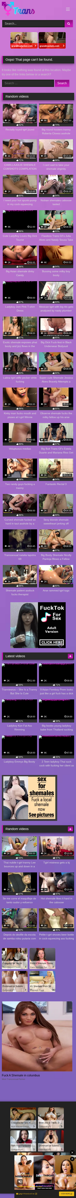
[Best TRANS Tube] (31, 9)
